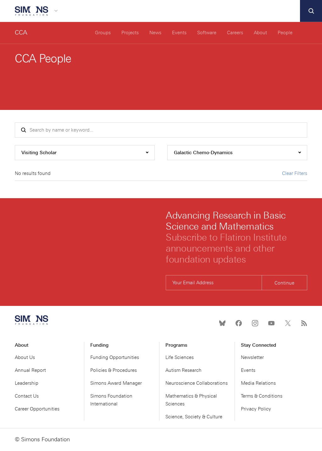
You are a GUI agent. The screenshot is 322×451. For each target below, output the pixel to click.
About (260, 32)
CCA (21, 32)
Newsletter (252, 357)
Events (179, 32)
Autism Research (183, 370)
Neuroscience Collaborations (196, 383)
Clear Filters (294, 173)
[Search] (311, 11)
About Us (25, 357)
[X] (288, 323)
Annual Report (30, 370)
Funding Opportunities (114, 357)
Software (206, 32)
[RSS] (304, 323)
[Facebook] (239, 323)
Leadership (26, 383)
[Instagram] (255, 323)
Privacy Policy (256, 409)
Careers (235, 32)
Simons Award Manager (116, 383)
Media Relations (258, 383)
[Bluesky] (222, 323)
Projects (130, 32)
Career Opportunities (37, 409)
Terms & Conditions (261, 396)
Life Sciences (179, 357)
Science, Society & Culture (193, 417)
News (155, 32)
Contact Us (27, 396)
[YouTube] (271, 323)
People (285, 32)
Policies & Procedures (113, 370)
